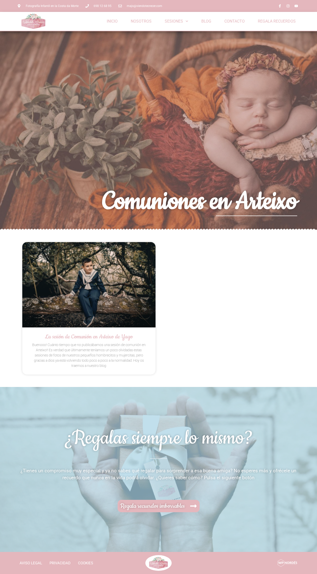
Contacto (234, 21)
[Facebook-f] (279, 5)
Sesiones (174, 21)
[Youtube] (296, 5)
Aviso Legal (31, 563)
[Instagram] (288, 5)
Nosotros (141, 21)
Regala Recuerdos (277, 21)
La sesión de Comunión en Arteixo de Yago (89, 337)
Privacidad (60, 563)
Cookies (85, 563)
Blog (206, 21)
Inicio (112, 21)
